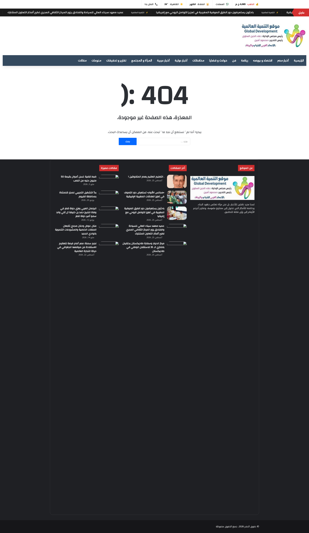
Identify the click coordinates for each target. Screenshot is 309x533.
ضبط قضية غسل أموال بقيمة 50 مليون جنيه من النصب (78, 178)
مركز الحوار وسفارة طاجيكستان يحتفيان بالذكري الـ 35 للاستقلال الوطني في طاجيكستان (143, 247)
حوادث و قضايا (218, 60)
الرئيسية (299, 60)
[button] (200, 34)
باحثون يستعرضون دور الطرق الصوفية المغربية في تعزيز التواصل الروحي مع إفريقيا (238, 12)
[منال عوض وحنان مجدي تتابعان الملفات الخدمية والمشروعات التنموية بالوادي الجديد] (109, 230)
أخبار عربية (163, 60)
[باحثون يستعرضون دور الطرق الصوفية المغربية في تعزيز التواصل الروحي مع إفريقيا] (177, 213)
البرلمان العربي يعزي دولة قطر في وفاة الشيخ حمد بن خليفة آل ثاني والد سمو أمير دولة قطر (76, 212)
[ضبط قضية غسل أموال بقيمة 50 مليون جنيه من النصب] (109, 181)
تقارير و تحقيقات (116, 60)
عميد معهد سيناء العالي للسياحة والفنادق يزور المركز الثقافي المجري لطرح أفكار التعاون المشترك (99, 12)
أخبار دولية (181, 60)
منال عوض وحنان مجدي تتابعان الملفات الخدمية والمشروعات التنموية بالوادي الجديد (75, 230)
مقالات (82, 60)
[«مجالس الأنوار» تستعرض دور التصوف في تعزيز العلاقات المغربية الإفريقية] (177, 197)
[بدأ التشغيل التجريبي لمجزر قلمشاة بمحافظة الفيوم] (109, 197)
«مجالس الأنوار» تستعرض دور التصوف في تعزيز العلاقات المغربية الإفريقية (144, 194)
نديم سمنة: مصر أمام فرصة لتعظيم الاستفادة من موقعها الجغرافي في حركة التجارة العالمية (76, 247)
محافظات (198, 60)
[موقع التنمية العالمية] (273, 36)
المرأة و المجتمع (141, 60)
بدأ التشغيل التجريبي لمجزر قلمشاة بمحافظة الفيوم (77, 194)
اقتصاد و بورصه (262, 60)
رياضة (244, 60)
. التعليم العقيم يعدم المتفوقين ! (146, 176)
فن (234, 60)
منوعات (96, 60)
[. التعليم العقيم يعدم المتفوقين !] (177, 181)
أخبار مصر (283, 60)
